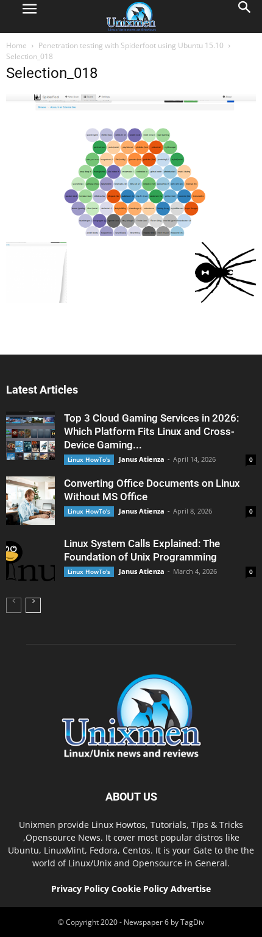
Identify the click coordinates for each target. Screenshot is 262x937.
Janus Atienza (142, 459)
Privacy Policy (80, 888)
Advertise (191, 888)
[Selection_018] (131, 233)
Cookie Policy (141, 888)
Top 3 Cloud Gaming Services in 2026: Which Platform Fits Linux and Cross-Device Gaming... (151, 431)
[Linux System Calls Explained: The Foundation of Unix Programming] (30, 561)
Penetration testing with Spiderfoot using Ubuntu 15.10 (131, 45)
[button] (245, 16)
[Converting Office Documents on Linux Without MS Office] (30, 500)
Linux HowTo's (89, 459)
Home (16, 45)
